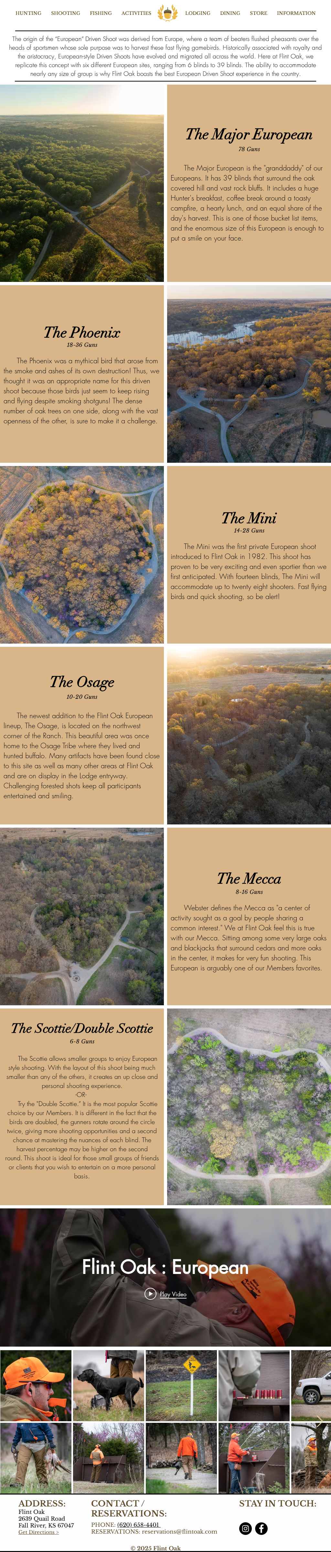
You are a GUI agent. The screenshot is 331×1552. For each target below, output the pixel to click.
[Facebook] (261, 1528)
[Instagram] (245, 1528)
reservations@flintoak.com (179, 1531)
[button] (28, 13)
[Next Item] (320, 1421)
